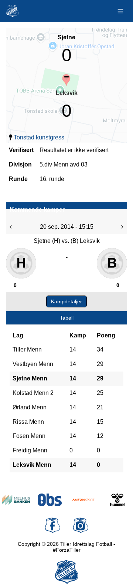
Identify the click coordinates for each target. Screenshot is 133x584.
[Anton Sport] (83, 500)
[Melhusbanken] (16, 500)
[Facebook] (52, 525)
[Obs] (50, 500)
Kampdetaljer (66, 301)
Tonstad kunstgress (39, 137)
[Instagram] (80, 525)
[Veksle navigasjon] (120, 11)
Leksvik (67, 93)
